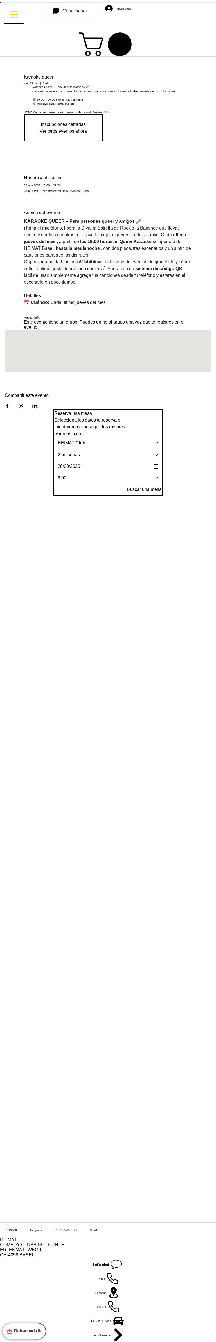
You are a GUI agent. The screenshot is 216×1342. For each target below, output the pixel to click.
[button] (108, 44)
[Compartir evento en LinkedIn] (35, 406)
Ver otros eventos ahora (63, 131)
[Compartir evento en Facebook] (7, 406)
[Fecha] (156, 466)
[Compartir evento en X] (21, 406)
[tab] (12, 1230)
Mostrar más (32, 317)
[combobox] (108, 443)
